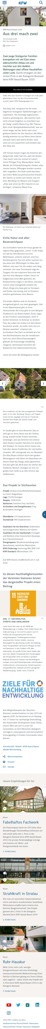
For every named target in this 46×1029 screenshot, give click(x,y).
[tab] (23, 383)
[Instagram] (9, 1013)
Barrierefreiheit (22, 1024)
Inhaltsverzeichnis (9, 1024)
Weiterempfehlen (14, 757)
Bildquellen (36, 1027)
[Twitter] (18, 1004)
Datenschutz (33, 1024)
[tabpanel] (23, 393)
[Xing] (28, 1004)
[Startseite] (22, 3)
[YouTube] (9, 1004)
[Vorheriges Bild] (2, 383)
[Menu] (5, 3)
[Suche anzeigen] (41, 3)
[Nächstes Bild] (43, 383)
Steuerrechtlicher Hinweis (12, 1027)
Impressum (27, 1027)
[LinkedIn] (37, 1004)
